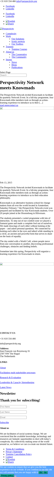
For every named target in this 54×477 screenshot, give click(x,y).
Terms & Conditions (15, 449)
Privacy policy (7, 475)
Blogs (14, 65)
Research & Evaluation (10, 377)
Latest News (5, 387)
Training (9, 46)
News (14, 62)
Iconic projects (18, 41)
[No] (15, 476)
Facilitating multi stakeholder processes (17, 372)
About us (10, 52)
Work (8, 36)
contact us (13, 105)
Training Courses (19, 49)
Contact (9, 457)
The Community (19, 57)
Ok (40, 472)
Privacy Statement (14, 451)
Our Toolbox (17, 44)
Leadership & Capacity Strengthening (17, 382)
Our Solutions (18, 39)
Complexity (11, 33)
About (3, 367)
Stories (9, 59)
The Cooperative (19, 54)
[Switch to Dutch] (10, 24)
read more (4, 105)
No (45, 472)
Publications (17, 67)
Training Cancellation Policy (19, 454)
